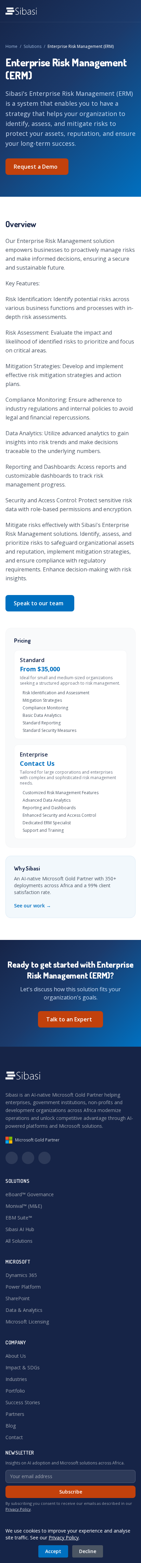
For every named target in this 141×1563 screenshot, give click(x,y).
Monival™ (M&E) (23, 1206)
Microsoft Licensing (27, 1321)
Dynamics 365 (21, 1275)
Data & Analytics (23, 1310)
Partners (14, 1414)
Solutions (32, 46)
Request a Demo (35, 166)
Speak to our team (38, 603)
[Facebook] (44, 1158)
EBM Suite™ (18, 1217)
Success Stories (22, 1402)
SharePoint (17, 1298)
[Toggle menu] (129, 11)
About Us (15, 1356)
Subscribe (70, 1491)
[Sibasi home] (21, 11)
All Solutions (19, 1241)
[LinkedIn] (11, 1158)
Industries (16, 1379)
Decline (87, 1551)
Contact (14, 1437)
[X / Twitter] (28, 1158)
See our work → (32, 905)
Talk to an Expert (69, 1019)
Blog (10, 1425)
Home (11, 46)
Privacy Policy (18, 1509)
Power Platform (23, 1286)
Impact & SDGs (22, 1367)
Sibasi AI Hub (19, 1229)
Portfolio (15, 1390)
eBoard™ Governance (29, 1194)
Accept (53, 1551)
